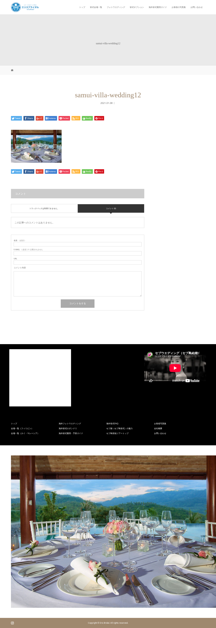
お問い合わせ (197, 7)
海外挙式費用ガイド (158, 7)
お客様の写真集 (179, 7)
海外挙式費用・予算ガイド (71, 433)
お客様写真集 (160, 423)
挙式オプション (137, 7)
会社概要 (158, 428)
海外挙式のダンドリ (68, 428)
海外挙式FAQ (112, 423)
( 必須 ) (19, 240)
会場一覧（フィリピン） (22, 428)
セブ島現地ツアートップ (117, 433)
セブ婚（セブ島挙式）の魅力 (119, 428)
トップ (82, 7)
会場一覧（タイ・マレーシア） (25, 433)
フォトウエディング (116, 7)
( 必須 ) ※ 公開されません (28, 249)
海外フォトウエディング (70, 423)
